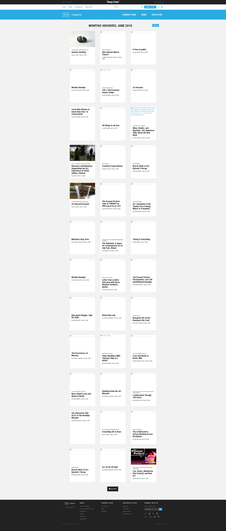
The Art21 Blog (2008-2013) (87, 508)
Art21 (64, 7)
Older (113, 489)
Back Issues (88, 7)
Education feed (126, 511)
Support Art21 (150, 7)
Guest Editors (83, 511)
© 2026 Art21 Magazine (67, 524)
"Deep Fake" (113, 1)
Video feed (125, 508)
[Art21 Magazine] (72, 13)
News (144, 15)
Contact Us (82, 516)
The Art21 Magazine (85, 506)
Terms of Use (163, 524)
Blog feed (125, 506)
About (70, 7)
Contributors (79, 7)
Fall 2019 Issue (70, 507)
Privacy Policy (157, 524)
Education (157, 15)
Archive (155, 25)
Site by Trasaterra (76, 524)
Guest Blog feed (127, 513)
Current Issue (129, 15)
